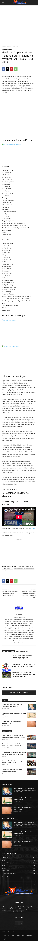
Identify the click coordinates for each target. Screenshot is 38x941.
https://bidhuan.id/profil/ (19, 617)
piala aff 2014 (21, 566)
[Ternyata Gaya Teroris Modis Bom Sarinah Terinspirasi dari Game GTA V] (31, 746)
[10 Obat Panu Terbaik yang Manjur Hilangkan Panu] (31, 724)
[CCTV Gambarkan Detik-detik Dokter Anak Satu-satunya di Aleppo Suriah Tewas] (31, 755)
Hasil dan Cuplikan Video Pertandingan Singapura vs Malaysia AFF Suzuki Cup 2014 (28, 594)
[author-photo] (19, 612)
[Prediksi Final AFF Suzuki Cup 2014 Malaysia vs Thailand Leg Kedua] (6, 668)
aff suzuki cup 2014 (11, 566)
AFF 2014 (15, 46)
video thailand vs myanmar (9, 570)
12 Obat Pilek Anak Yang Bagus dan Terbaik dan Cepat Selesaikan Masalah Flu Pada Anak (25, 790)
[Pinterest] (11, 69)
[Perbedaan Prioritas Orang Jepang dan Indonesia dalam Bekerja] (31, 763)
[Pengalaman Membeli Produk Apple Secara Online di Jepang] (31, 771)
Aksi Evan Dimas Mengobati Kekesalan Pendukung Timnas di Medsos (10, 593)
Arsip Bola (8, 46)
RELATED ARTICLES (8, 651)
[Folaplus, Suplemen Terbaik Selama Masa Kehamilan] (31, 715)
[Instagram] (19, 643)
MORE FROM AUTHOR (22, 651)
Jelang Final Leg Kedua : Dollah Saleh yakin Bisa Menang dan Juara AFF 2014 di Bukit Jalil (23, 675)
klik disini (33, 528)
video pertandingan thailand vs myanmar (24, 568)
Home (3, 46)
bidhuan (5, 65)
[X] (7, 69)
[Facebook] (3, 69)
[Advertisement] (19, 25)
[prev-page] (3, 681)
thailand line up (29, 566)
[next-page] (6, 681)
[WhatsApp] (15, 69)
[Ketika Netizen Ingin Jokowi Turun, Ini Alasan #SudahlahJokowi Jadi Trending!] (31, 737)
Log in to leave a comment (19, 692)
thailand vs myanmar (7, 568)
